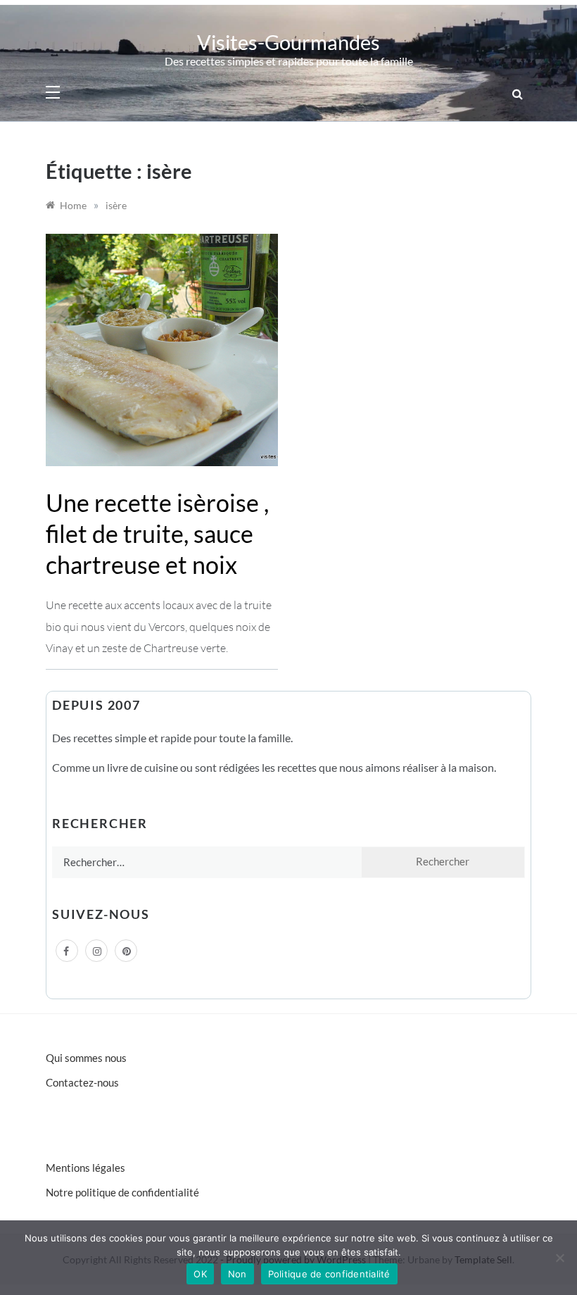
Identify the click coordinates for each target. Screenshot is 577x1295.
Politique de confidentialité (329, 1274)
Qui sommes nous (86, 1057)
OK (200, 1274)
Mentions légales (85, 1167)
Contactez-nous (82, 1082)
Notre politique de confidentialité (122, 1192)
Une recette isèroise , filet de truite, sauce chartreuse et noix (157, 533)
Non (237, 1274)
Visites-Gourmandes (288, 42)
